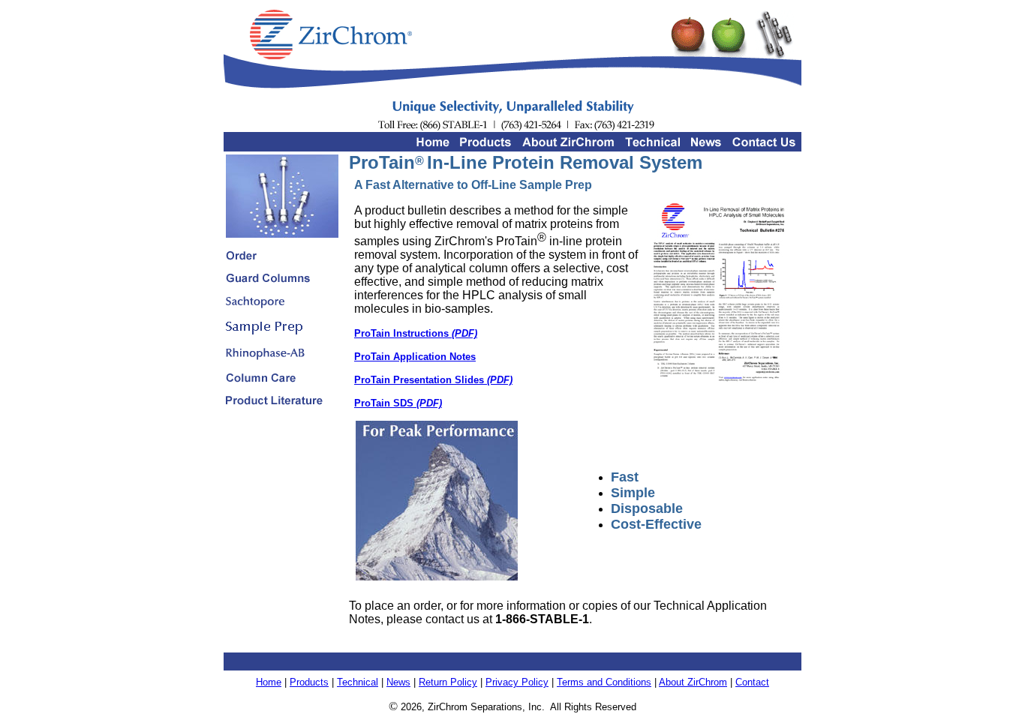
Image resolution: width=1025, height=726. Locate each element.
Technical (357, 682)
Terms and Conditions (604, 682)
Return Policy (448, 682)
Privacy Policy (517, 682)
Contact (752, 682)
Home (268, 682)
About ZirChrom (693, 682)
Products (309, 682)
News (398, 682)
